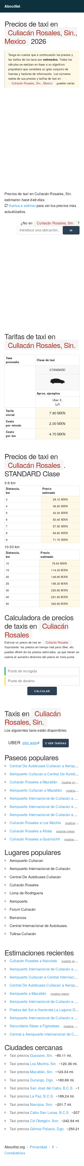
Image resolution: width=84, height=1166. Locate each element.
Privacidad (38, 1146)
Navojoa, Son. (31, 1104)
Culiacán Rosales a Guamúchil (35, 839)
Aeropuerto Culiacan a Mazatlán (36, 790)
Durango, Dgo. (32, 1080)
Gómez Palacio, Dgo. (37, 1128)
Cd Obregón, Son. (34, 1120)
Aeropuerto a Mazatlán (28, 993)
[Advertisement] (42, 141)
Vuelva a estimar (22, 205)
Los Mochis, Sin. (33, 1063)
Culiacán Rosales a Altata (31, 830)
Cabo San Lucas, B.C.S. (40, 1112)
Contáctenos (14, 1152)
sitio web (29, 742)
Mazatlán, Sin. (31, 1071)
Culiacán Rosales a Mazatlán (33, 781)
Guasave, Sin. (31, 1055)
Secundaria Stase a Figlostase (35, 1025)
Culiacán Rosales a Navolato (33, 960)
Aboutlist (12, 6)
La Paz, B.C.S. (32, 1096)
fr (53, 1146)
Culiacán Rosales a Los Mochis (35, 822)
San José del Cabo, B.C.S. (41, 1088)
